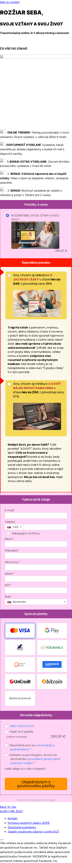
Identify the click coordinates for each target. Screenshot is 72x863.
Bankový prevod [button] (20, 698)
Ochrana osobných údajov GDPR (29, 822)
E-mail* (10, 510)
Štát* (8, 597)
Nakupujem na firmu (25, 533)
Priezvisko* (12, 550)
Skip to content (10, 2)
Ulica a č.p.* (12, 562)
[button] (20, 630)
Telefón (10, 522)
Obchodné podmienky (22, 827)
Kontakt (12, 818)
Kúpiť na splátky (21, 732)
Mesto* (9, 574)
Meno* (9, 539)
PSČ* (8, 585)
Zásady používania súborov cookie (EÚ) (33, 831)
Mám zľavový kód (22, 726)
